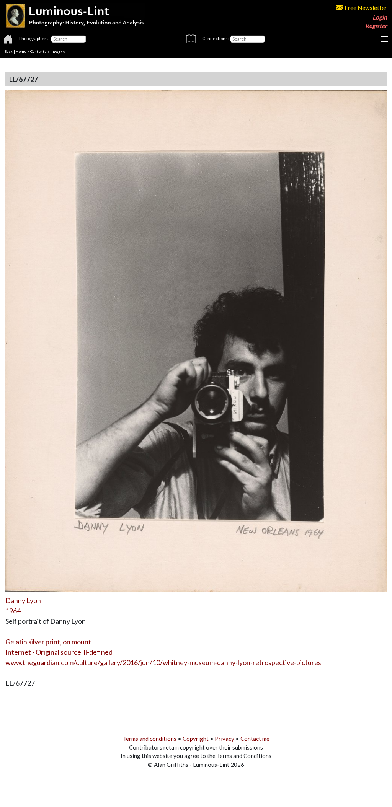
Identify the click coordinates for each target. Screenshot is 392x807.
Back (8, 51)
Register (376, 25)
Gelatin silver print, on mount (48, 641)
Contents (38, 51)
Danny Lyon (23, 600)
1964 (13, 610)
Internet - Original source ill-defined (59, 652)
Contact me (255, 738)
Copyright (196, 738)
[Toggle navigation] (384, 39)
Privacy (224, 738)
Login (379, 17)
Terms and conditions (149, 738)
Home (21, 51)
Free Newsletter (366, 7)
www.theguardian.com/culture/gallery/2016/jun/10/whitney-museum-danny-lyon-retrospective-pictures (163, 662)
